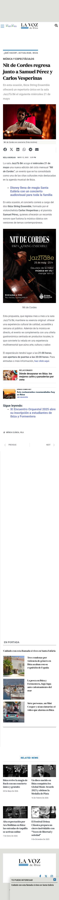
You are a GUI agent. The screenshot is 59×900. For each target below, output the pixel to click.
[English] (8, 25)
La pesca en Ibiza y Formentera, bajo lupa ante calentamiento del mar (39, 685)
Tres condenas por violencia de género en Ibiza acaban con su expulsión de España (39, 662)
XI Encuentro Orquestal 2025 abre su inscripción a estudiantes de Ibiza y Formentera (33, 412)
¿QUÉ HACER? (10, 53)
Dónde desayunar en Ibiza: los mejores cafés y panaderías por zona (36, 376)
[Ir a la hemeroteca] (56, 25)
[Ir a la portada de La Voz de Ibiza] (29, 26)
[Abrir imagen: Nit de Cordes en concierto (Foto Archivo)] (29, 121)
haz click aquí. (42, 361)
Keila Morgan (9, 157)
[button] (5, 149)
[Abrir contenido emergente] (2, 26)
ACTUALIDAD (24, 53)
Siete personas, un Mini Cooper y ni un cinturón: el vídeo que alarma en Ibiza (41, 707)
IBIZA (35, 53)
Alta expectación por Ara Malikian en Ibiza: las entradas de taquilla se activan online (15, 826)
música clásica (12, 432)
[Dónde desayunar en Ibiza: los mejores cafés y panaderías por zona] (10, 375)
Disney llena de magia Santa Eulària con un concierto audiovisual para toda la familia (31, 191)
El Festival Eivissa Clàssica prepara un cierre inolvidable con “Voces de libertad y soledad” (42, 828)
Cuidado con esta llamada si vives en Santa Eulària (29, 650)
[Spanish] (14, 25)
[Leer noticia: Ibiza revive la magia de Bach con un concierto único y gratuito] (15, 771)
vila (22, 432)
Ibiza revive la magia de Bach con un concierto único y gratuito (15, 784)
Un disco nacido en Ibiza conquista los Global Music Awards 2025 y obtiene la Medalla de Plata (42, 787)
